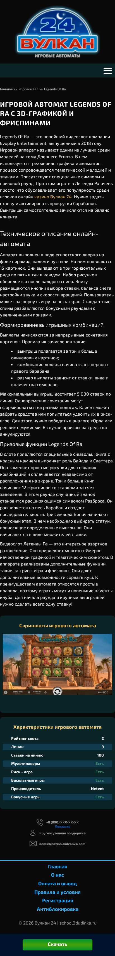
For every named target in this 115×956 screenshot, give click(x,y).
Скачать (57, 944)
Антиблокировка (57, 909)
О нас (57, 875)
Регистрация (57, 900)
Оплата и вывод (57, 883)
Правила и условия (57, 892)
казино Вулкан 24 (53, 196)
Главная (57, 866)
